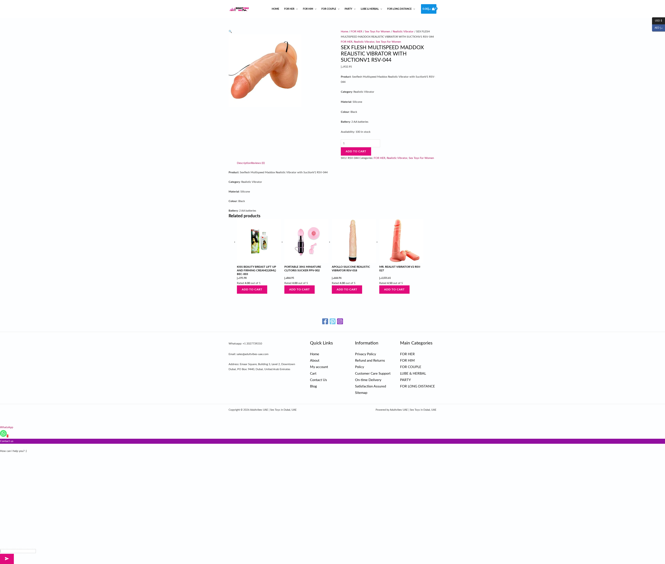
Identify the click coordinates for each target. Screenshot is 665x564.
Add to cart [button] (252, 289)
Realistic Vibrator (403, 31)
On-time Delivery (368, 380)
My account (319, 367)
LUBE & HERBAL (370, 9)
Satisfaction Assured (370, 386)
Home (275, 9)
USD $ (657, 21)
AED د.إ (657, 28)
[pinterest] (332, 321)
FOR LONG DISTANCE (399, 9)
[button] (230, 31)
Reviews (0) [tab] (258, 163)
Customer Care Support (373, 373)
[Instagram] (340, 321)
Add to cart (356, 151)
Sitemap (361, 393)
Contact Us (318, 380)
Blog (313, 386)
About (314, 360)
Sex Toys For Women (377, 31)
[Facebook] (325, 321)
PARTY (348, 9)
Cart (313, 373)
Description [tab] (244, 163)
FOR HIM (308, 9)
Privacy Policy (365, 354)
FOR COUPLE (328, 9)
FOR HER (289, 9)
